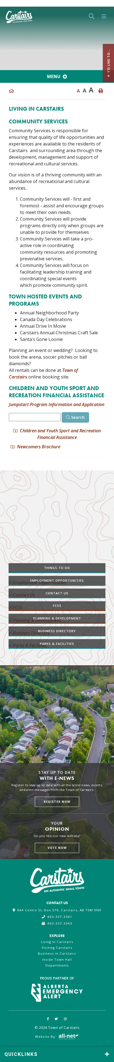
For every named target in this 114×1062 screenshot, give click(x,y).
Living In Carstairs (57, 942)
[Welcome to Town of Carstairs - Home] (19, 16)
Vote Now (57, 847)
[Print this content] (100, 91)
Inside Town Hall (57, 959)
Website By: (46, 1036)
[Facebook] (48, 1019)
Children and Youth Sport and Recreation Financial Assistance (60, 434)
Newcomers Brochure (38, 447)
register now (57, 802)
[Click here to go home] (11, 91)
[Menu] (104, 16)
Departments (57, 965)
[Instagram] (65, 1019)
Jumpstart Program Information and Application (56, 404)
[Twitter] (56, 1019)
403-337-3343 (59, 923)
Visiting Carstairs (57, 948)
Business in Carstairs (57, 953)
